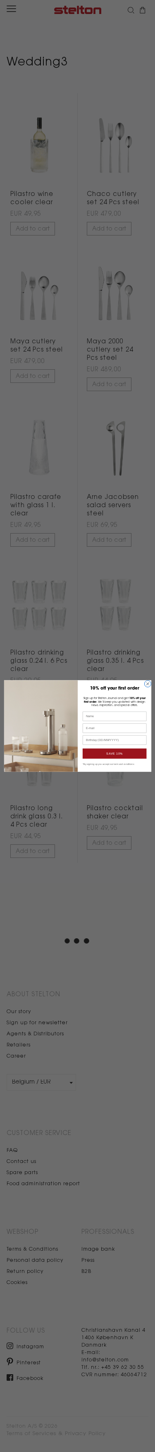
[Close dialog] (147, 684)
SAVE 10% (114, 753)
